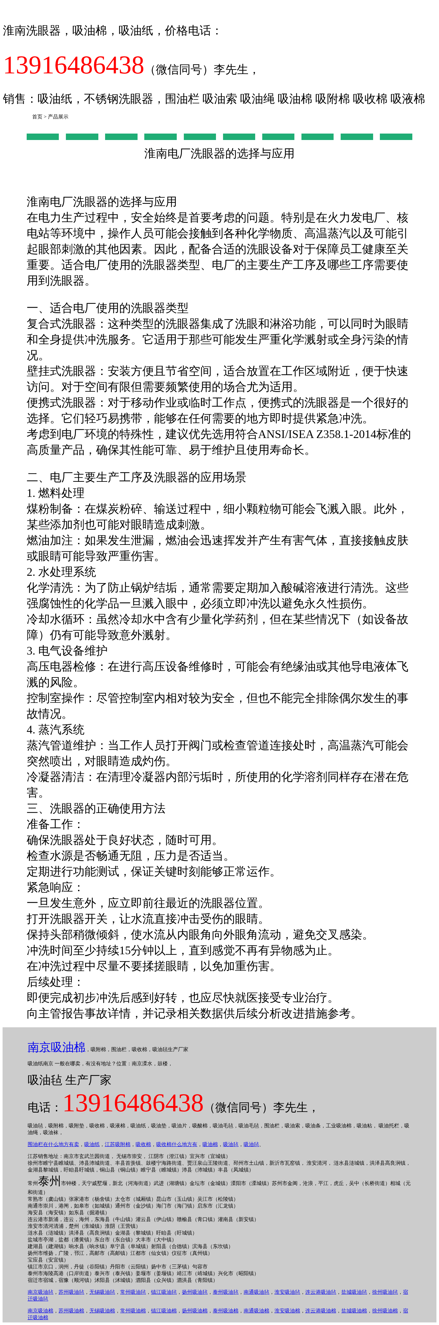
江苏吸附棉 (117, 1144)
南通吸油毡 (256, 1292)
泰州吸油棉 (225, 1310)
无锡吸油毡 (102, 1292)
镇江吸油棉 (164, 1310)
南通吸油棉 (256, 1310)
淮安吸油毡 (287, 1292)
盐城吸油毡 (354, 1292)
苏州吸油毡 (71, 1292)
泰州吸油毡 (225, 1292)
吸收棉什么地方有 (176, 1144)
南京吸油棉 (40, 1310)
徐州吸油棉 (385, 1310)
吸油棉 (210, 1144)
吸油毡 (230, 1144)
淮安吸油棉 (287, 1310)
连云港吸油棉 (320, 1310)
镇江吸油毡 (164, 1292)
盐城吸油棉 (354, 1310)
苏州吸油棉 (71, 1310)
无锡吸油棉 (102, 1310)
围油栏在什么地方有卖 (53, 1144)
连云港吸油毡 (320, 1292)
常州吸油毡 (133, 1292)
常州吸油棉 (133, 1310)
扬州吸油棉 (195, 1310)
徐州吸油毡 (385, 1292)
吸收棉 (143, 1144)
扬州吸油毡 (195, 1292)
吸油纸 (92, 1144)
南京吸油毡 (40, 1292)
